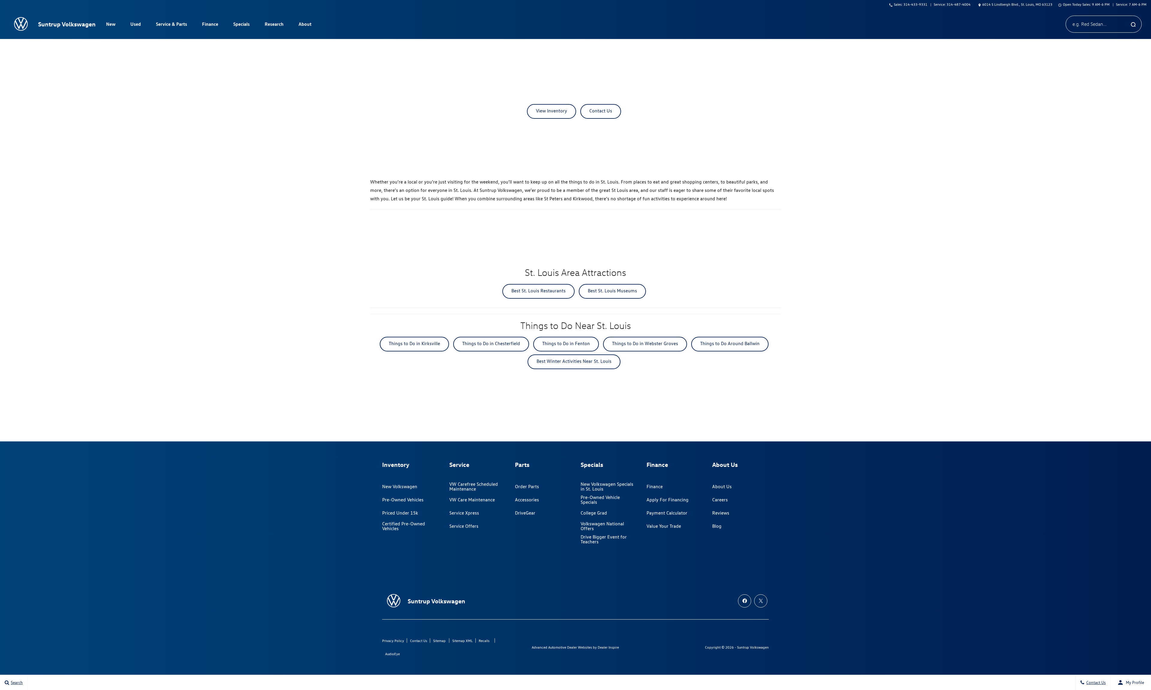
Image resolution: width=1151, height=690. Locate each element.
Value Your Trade (664, 526)
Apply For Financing (668, 500)
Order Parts (527, 486)
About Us (722, 486)
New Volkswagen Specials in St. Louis (607, 486)
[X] (760, 601)
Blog (716, 526)
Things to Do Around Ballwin (730, 343)
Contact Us (600, 111)
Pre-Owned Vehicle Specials (600, 499)
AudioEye (392, 654)
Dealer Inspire (608, 647)
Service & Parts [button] (171, 25)
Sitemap (439, 640)
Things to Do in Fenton (566, 343)
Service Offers (463, 526)
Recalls (484, 640)
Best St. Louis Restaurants (538, 291)
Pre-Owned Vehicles (403, 500)
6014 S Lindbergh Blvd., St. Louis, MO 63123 (1017, 4)
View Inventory (551, 111)
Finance (655, 486)
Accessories (527, 500)
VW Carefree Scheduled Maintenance (473, 486)
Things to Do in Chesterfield (491, 343)
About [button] (304, 25)
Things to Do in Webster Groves (645, 343)
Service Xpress (464, 513)
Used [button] (135, 25)
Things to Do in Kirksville (414, 343)
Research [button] (274, 25)
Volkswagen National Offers (602, 526)
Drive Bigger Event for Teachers (604, 539)
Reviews (720, 513)
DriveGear (525, 513)
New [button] (111, 25)
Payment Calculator (667, 513)
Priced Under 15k (400, 513)
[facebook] (744, 601)
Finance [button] (210, 25)
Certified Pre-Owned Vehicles (403, 526)
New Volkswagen (399, 486)
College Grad (594, 513)
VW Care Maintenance (472, 500)
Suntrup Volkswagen (753, 647)
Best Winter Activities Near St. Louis (574, 361)
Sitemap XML (462, 640)
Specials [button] (241, 25)
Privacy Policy (393, 640)
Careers (720, 500)
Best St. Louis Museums (612, 291)
